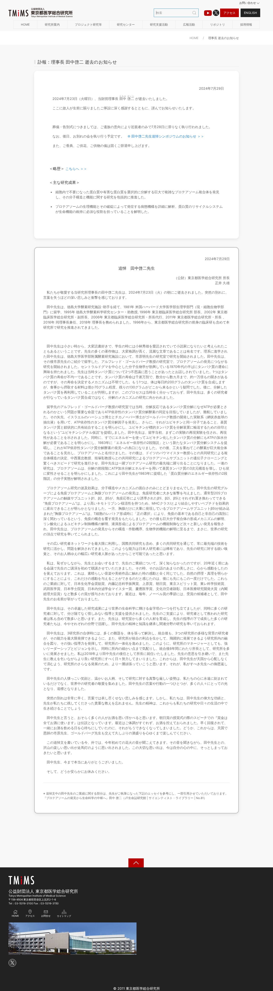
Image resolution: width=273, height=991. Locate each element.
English (250, 13)
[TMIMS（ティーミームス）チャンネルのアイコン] (208, 13)
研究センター (126, 24)
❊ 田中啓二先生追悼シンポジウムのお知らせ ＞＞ (166, 136)
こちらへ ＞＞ (76, 169)
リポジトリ (217, 24)
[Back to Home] (41, 12)
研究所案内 (52, 24)
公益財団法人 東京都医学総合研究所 (43, 891)
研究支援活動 (159, 24)
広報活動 (189, 24)
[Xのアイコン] (216, 13)
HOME (25, 24)
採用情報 (246, 24)
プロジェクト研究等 (88, 24)
